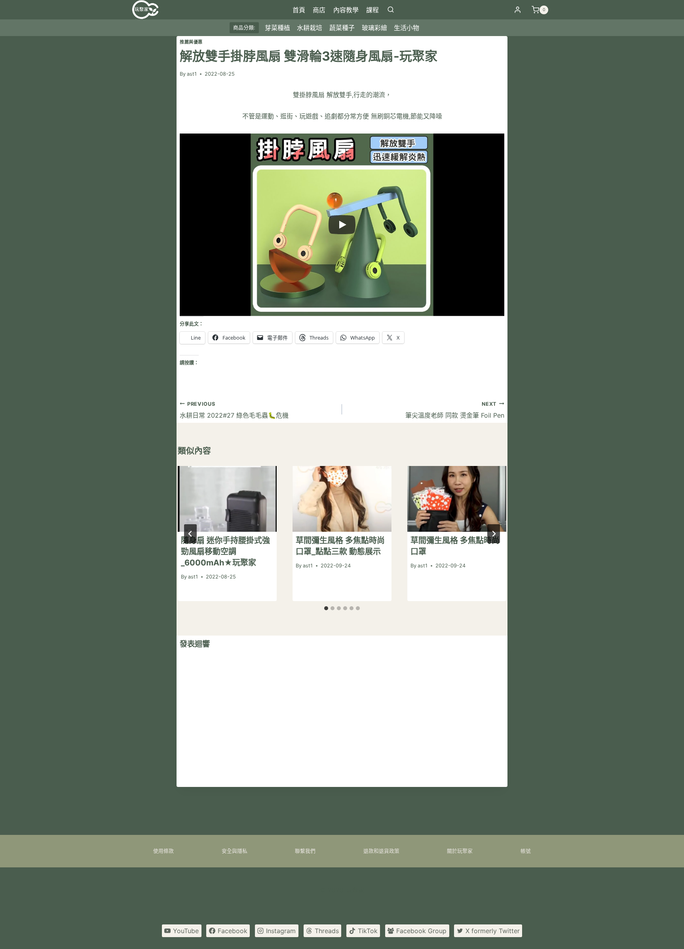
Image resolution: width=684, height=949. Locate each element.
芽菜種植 (277, 28)
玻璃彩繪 (374, 28)
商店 (319, 10)
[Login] (517, 9)
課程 (372, 10)
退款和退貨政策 (381, 851)
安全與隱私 (234, 851)
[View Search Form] (390, 9)
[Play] (342, 224)
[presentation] (227, 499)
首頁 (299, 10)
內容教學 (346, 10)
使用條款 (163, 851)
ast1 (192, 74)
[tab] (326, 608)
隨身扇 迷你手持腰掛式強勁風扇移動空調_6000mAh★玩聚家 (225, 552)
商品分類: (244, 28)
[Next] (493, 533)
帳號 (526, 851)
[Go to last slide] (190, 533)
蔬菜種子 (342, 28)
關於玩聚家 (460, 851)
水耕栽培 (309, 28)
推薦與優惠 (191, 42)
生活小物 (406, 28)
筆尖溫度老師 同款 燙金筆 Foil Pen (454, 410)
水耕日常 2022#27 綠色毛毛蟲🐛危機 (234, 410)
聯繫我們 (305, 851)
